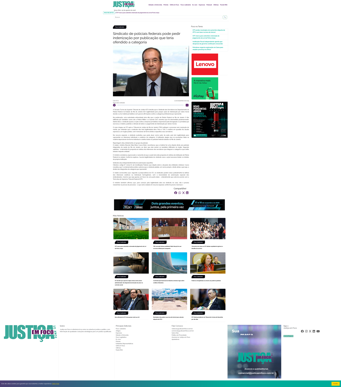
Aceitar (335, 384)
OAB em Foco (174, 5)
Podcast (209, 5)
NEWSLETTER (288, 336)
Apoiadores (175, 339)
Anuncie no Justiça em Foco (181, 337)
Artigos (118, 331)
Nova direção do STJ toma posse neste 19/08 (127, 317)
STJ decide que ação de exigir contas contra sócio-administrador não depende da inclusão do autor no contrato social (129, 283)
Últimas (216, 5)
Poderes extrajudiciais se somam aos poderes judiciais (206, 280)
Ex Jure (194, 5)
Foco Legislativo (121, 337)
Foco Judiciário (186, 5)
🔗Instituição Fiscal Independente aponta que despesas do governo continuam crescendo (141, 12)
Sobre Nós (175, 333)
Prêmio (165, 5)
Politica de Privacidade (179, 335)
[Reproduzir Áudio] (114, 105)
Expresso (202, 5)
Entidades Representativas (124, 343)
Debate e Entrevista (155, 5)
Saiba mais (55, 384)
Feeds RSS (223, 5)
